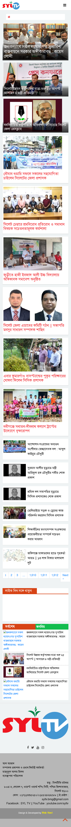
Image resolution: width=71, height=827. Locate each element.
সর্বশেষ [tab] (9, 626)
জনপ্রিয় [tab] (40, 627)
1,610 (32, 575)
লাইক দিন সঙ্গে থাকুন (18, 591)
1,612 (55, 575)
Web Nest (47, 812)
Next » (65, 577)
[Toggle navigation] (64, 5)
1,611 (43, 575)
